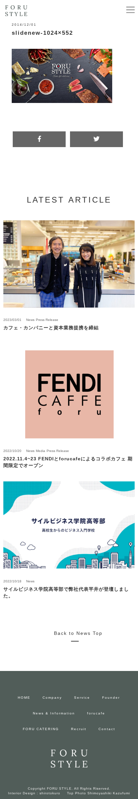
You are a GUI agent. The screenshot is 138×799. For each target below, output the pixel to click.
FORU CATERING (41, 729)
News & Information (54, 713)
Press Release (47, 320)
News (30, 320)
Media (40, 451)
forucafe (96, 713)
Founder (111, 697)
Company (52, 697)
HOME (24, 697)
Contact (106, 729)
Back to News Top (78, 633)
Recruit (78, 729)
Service (82, 697)
